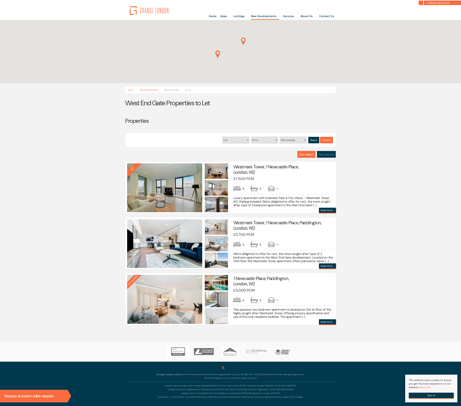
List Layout (306, 154)
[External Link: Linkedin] (238, 367)
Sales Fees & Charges (293, 397)
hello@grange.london (294, 374)
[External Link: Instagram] (230, 367)
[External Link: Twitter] (223, 367)
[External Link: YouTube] (245, 367)
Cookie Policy (163, 397)
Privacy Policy (177, 397)
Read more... (327, 210)
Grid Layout (326, 154)
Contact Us (326, 16)
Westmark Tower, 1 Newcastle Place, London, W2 (266, 169)
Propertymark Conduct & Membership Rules (261, 397)
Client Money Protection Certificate (224, 397)
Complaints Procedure (196, 397)
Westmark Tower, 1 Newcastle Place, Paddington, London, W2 (277, 225)
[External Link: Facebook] (216, 367)
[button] (217, 54)
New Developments (263, 16)
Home (212, 16)
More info (425, 387)
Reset (313, 140)
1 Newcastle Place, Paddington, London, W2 (261, 281)
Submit (326, 140)
